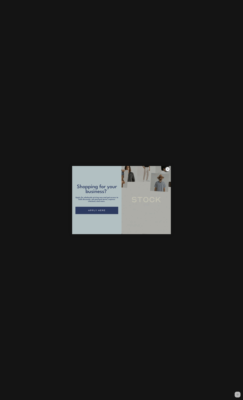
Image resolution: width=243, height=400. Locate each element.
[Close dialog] (167, 169)
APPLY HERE (97, 210)
